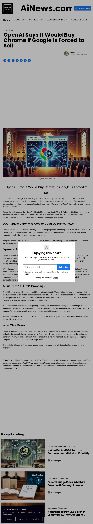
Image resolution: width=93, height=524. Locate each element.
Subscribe (63, 267)
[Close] (73, 244)
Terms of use (56, 272)
